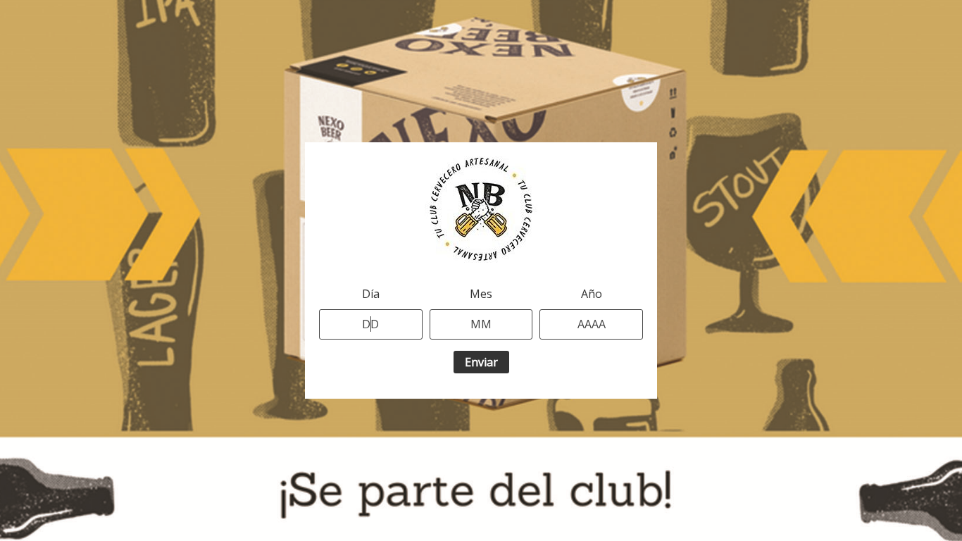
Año (591, 293)
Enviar (481, 362)
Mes (481, 293)
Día (371, 293)
